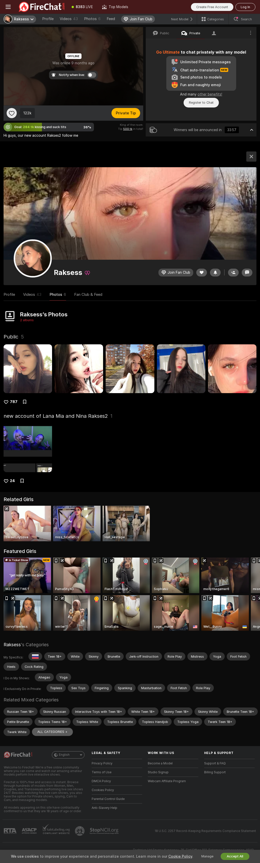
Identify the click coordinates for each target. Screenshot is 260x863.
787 (14, 401)
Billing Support (215, 772)
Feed (111, 19)
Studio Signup (158, 772)
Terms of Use (101, 772)
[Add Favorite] (12, 113)
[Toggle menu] (8, 7)
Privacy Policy (102, 763)
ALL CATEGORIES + (52, 732)
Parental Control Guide (108, 799)
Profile (48, 19)
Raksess (12, 644)
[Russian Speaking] (35, 656)
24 (12, 481)
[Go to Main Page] (41, 7)
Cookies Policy (103, 790)
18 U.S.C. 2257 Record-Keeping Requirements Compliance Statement (205, 831)
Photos (92, 19)
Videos (69, 19)
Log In (245, 7)
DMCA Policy (101, 781)
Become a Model (160, 763)
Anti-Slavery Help (104, 808)
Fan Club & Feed (88, 294)
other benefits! (210, 94)
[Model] (251, 156)
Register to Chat (201, 102)
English (64, 755)
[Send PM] (247, 272)
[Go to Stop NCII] (105, 831)
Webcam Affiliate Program (167, 781)
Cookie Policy (180, 856)
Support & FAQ (215, 763)
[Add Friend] (233, 272)
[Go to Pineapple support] (80, 831)
